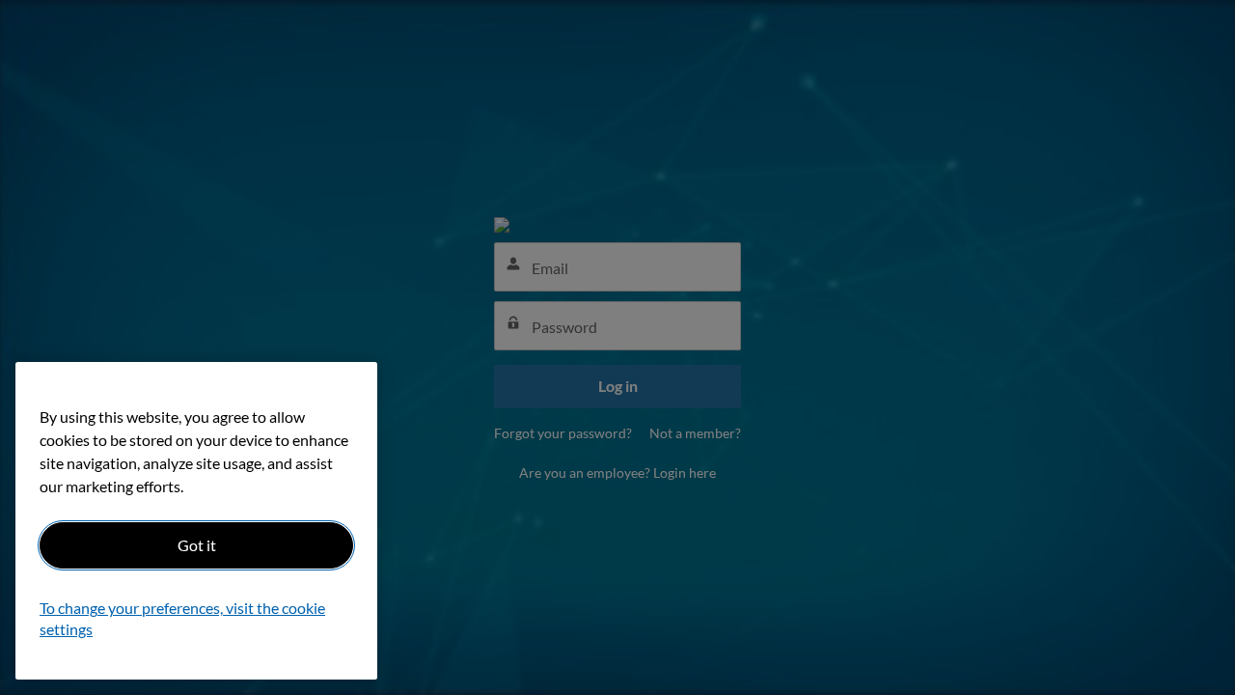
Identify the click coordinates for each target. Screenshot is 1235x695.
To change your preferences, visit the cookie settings (182, 619)
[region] (196, 521)
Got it (197, 545)
